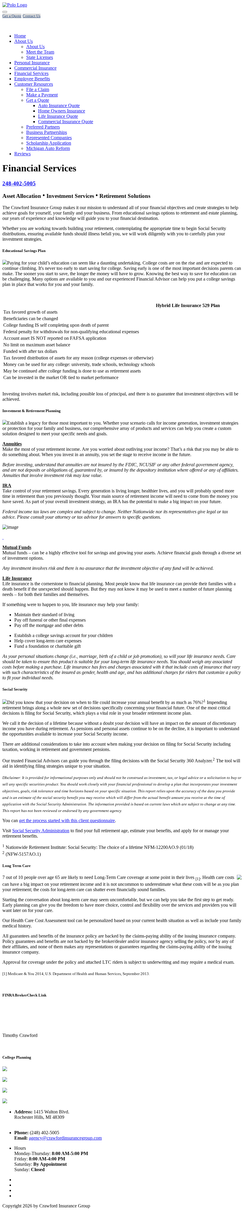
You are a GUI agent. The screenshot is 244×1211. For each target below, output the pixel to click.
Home (20, 35)
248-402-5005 (19, 183)
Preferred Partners (43, 126)
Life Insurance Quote (58, 116)
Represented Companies (49, 137)
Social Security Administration (40, 830)
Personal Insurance (32, 62)
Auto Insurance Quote (59, 105)
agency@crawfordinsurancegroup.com (65, 1137)
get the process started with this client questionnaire (67, 820)
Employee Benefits (32, 78)
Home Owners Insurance (61, 110)
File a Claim (37, 89)
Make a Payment (42, 94)
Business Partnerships (46, 132)
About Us (23, 41)
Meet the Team (40, 51)
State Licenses (39, 57)
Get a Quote (37, 100)
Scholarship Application (48, 142)
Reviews (22, 153)
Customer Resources (33, 84)
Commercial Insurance (35, 68)
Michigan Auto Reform (48, 148)
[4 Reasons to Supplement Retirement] (3, 537)
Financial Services (31, 73)
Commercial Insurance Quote (65, 121)
